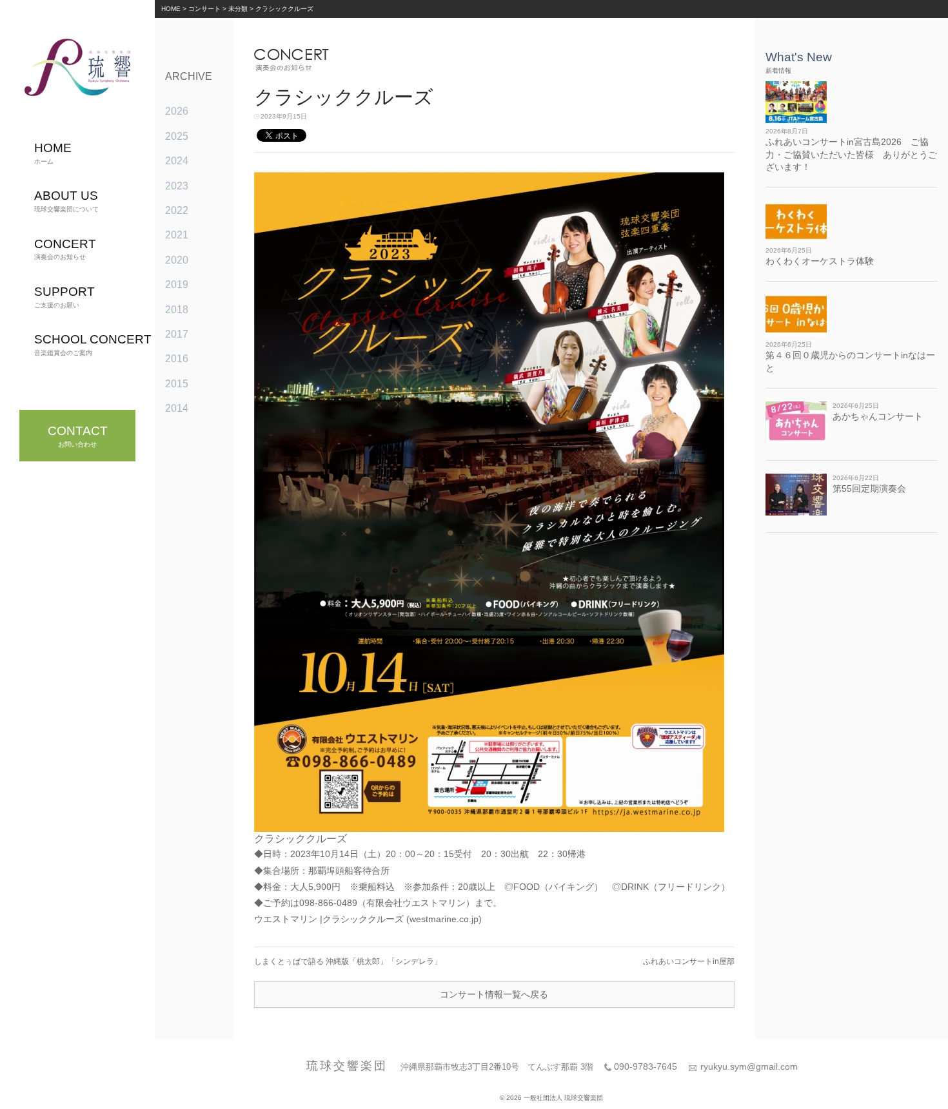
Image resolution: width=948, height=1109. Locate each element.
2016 (176, 358)
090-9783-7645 (645, 1066)
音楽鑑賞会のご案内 (93, 344)
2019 (176, 284)
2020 (176, 260)
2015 (176, 383)
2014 (176, 408)
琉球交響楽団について (66, 201)
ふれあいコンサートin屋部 (689, 961)
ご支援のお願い (64, 297)
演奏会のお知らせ (65, 249)
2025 (176, 136)
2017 (176, 334)
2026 (176, 111)
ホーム (53, 153)
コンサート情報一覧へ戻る (494, 994)
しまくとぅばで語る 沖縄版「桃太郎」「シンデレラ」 (348, 961)
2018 (176, 309)
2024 (176, 160)
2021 (176, 234)
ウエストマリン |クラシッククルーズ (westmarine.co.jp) (368, 919)
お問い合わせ (78, 436)
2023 (176, 185)
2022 (176, 210)
